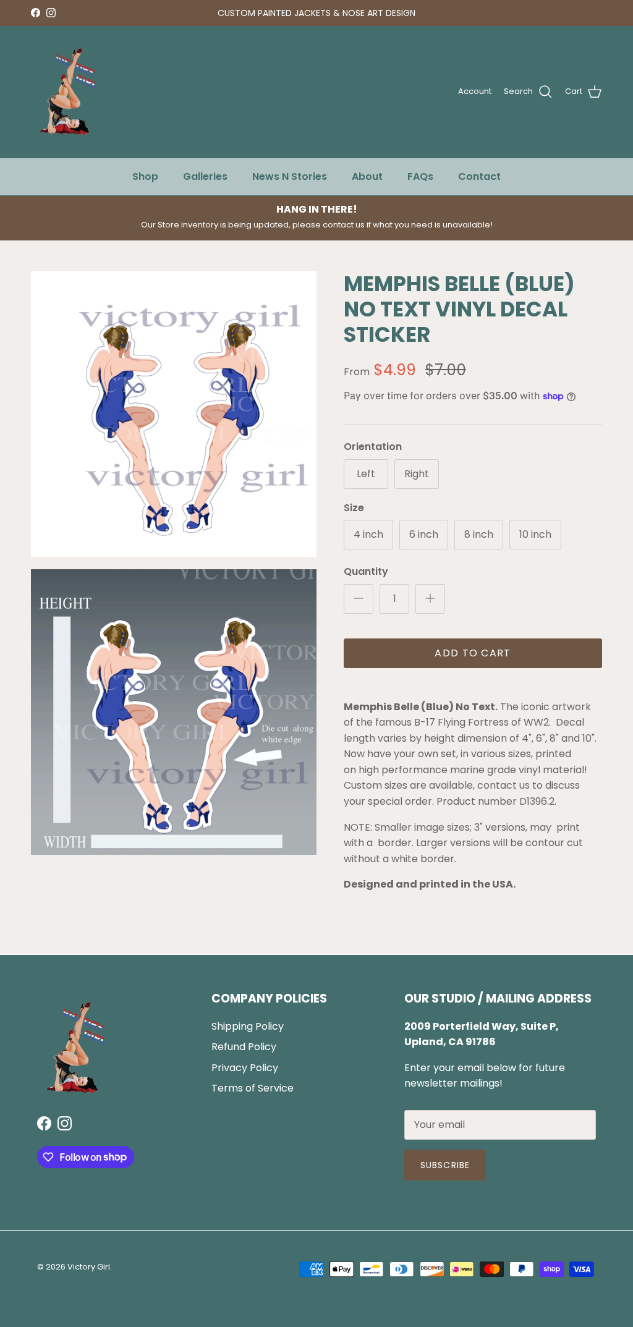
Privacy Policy (244, 1068)
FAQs (420, 176)
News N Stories (289, 176)
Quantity (366, 572)
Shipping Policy (247, 1026)
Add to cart (473, 653)
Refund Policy (243, 1047)
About (367, 176)
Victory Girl (88, 1267)
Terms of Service (252, 1088)
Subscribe (445, 1165)
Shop (145, 176)
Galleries (205, 176)
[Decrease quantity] (358, 599)
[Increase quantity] (430, 599)
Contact (479, 176)
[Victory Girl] (68, 92)
